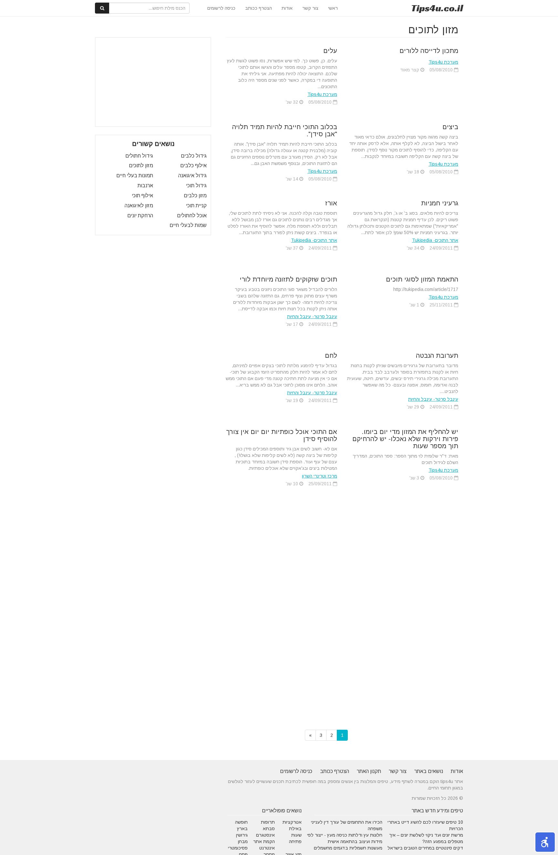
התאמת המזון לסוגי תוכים (422, 279)
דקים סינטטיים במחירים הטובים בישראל (425, 847)
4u (437, 8)
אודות (287, 8)
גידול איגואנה (192, 175)
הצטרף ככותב (258, 8)
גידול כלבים (194, 156)
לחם (331, 355)
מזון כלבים (195, 195)
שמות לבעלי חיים (188, 225)
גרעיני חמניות (439, 203)
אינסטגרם (265, 835)
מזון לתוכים (141, 165)
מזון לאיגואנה (139, 205)
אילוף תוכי (142, 195)
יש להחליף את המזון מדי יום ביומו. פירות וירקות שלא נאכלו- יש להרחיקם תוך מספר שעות (405, 438)
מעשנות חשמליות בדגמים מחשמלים (348, 847)
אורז (331, 203)
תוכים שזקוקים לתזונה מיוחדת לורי (288, 279)
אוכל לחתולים (192, 215)
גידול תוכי (196, 185)
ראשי (333, 8)
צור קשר (310, 8)
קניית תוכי (196, 205)
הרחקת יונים (140, 215)
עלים (330, 50)
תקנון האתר (369, 771)
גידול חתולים (139, 156)
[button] (545, 842)
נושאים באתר (428, 771)
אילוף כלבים (193, 165)
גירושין (242, 835)
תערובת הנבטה (437, 355)
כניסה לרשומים (221, 8)
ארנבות (145, 185)
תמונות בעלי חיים (134, 175)
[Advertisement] (153, 82)
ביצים (450, 126)
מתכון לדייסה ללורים (428, 50)
